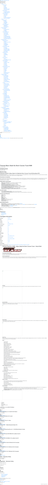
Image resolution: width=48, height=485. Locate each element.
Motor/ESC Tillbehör (7, 49)
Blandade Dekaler (6, 102)
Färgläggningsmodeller (7, 111)
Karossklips (5, 80)
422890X (35, 204)
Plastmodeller (4, 112)
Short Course (9, 219)
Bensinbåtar (5, 22)
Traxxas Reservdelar (7, 11)
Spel (3, 119)
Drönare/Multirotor (6, 29)
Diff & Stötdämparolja (7, 90)
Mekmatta (5, 87)
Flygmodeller (6, 116)
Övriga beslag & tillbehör (7, 122)
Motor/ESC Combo (6, 48)
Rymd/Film (5, 118)
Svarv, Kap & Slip (6, 88)
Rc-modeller (4, 28)
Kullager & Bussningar (7, 79)
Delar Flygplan (6, 33)
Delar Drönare (6, 32)
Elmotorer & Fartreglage (6, 46)
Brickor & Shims (6, 78)
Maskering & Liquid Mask (7, 99)
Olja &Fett (5, 91)
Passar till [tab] (2, 214)
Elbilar (5, 6)
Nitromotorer (6, 67)
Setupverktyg (6, 86)
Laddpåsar (5, 45)
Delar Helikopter (6, 34)
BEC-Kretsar (5, 51)
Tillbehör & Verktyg (4, 74)
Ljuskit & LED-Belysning (7, 17)
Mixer (5, 56)
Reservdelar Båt (6, 26)
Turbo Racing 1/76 (6, 9)
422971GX (11, 205)
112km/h (9, 241)
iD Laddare (27, 244)
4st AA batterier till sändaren (22, 244)
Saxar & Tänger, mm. (7, 85)
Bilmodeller (5, 113)
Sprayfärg (5, 94)
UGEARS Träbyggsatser (6, 108)
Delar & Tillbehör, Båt (5, 24)
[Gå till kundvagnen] (0, 136)
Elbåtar (5, 20)
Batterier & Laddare (5, 40)
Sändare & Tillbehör (5, 52)
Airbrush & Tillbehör (6, 100)
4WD (8, 222)
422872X (21, 203)
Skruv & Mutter (6, 76)
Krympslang (5, 65)
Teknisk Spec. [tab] (3, 212)
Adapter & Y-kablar (6, 62)
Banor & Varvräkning (7, 18)
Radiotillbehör (6, 54)
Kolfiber (5, 125)
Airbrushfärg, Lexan (6, 96)
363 (8, 229)
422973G (16, 205)
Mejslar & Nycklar (6, 83)
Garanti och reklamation (4, 474)
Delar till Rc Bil (5, 10)
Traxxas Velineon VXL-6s (11, 235)
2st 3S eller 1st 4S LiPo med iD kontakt (13, 244)
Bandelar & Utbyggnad (7, 130)
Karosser (5, 15)
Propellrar (5, 35)
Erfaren (9, 225)
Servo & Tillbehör (5, 57)
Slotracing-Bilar (6, 129)
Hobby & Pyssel (3, 107)
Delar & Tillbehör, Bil (5, 13)
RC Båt (2, 19)
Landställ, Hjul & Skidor (7, 37)
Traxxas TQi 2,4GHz (10, 237)
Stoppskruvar (6, 77)
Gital (4, 482)
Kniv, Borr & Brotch (6, 84)
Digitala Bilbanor (6, 128)
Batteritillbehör (6, 44)
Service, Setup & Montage (6, 89)
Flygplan (5, 30)
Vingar (5, 16)
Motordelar (5, 68)
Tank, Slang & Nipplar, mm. (7, 38)
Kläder (5, 104)
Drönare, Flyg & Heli (4, 27)
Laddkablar (5, 61)
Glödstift (5, 69)
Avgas (5, 71)
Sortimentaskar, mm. (7, 105)
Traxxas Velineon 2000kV (11, 238)
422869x (24, 204)
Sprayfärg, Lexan (6, 95)
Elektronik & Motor (3, 39)
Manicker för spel (6, 110)
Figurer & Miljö (6, 115)
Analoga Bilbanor (6, 127)
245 (8, 231)
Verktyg (4, 82)
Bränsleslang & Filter (7, 72)
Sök (0, 132)
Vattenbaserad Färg (6, 97)
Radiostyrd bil (5, 4)
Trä (4, 124)
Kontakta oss (3, 476)
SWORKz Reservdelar (7, 12)
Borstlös (9, 240)
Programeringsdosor (7, 50)
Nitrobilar (5, 7)
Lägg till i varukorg (2, 455)
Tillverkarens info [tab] (3, 213)
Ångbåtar (5, 23)
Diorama (5, 123)
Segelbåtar (5, 21)
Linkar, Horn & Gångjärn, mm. (8, 121)
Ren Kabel (5, 63)
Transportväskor (6, 106)
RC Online (1, 479)
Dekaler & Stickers (5, 101)
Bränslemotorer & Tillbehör (6, 66)
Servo (5, 58)
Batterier (5, 41)
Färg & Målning (5, 93)
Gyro (5, 55)
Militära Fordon (6, 117)
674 (8, 228)
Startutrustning (6, 73)
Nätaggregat (6, 43)
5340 (8, 234)
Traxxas (5, 5)
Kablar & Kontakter (5, 60)
